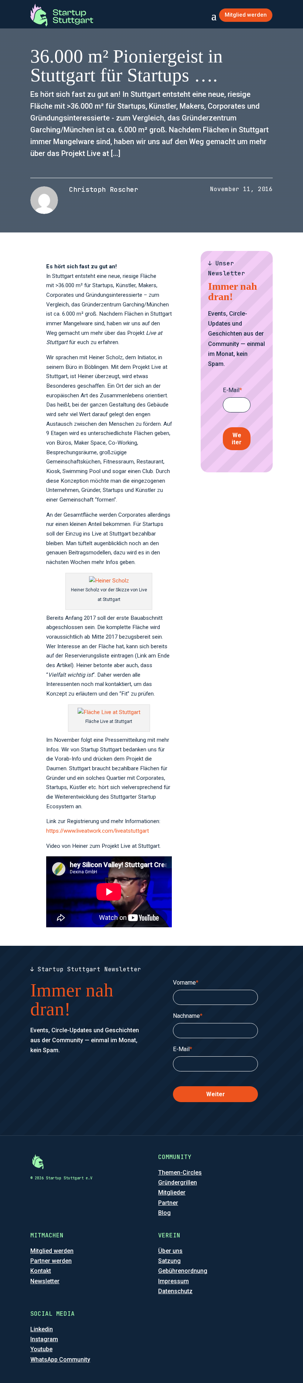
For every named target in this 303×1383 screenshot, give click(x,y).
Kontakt (40, 1270)
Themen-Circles (180, 1172)
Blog (164, 1212)
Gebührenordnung (182, 1270)
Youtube (41, 1349)
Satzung (169, 1260)
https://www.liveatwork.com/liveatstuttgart (97, 831)
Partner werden (51, 1260)
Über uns (170, 1250)
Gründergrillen (177, 1182)
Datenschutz (175, 1291)
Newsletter (44, 1281)
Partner (168, 1202)
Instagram (44, 1339)
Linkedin (41, 1329)
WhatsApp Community (60, 1359)
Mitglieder (171, 1192)
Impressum (173, 1281)
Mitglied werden (246, 14)
